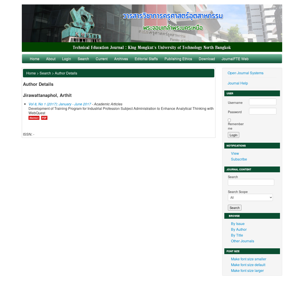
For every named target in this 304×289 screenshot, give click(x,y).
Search (83, 58)
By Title (237, 235)
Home (34, 58)
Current (101, 58)
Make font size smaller (248, 258)
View (235, 153)
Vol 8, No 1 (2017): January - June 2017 (59, 103)
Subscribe (239, 159)
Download (207, 58)
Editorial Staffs (146, 58)
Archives (121, 58)
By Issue (238, 223)
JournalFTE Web (235, 58)
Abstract (34, 117)
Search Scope (238, 191)
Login (66, 58)
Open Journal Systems (245, 72)
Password (235, 112)
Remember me (236, 126)
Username (235, 102)
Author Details (66, 73)
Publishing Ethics (178, 58)
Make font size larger (247, 270)
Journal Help (238, 83)
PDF (44, 117)
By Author (239, 229)
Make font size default (248, 264)
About (50, 58)
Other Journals (242, 240)
